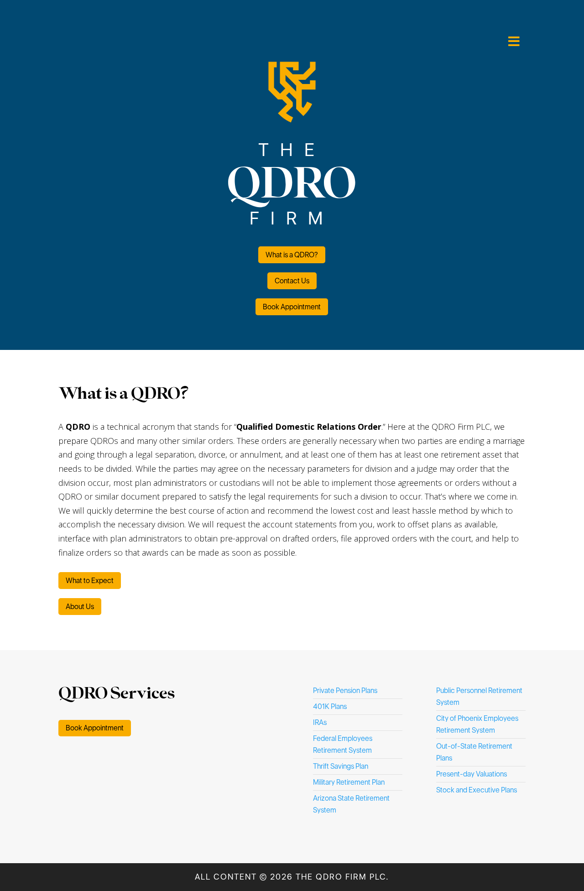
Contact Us (292, 280)
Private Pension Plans (345, 690)
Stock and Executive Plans (476, 790)
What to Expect (90, 580)
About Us (80, 606)
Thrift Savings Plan (340, 766)
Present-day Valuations (471, 774)
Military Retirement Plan (349, 782)
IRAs (320, 722)
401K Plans (330, 706)
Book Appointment (292, 306)
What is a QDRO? (292, 254)
